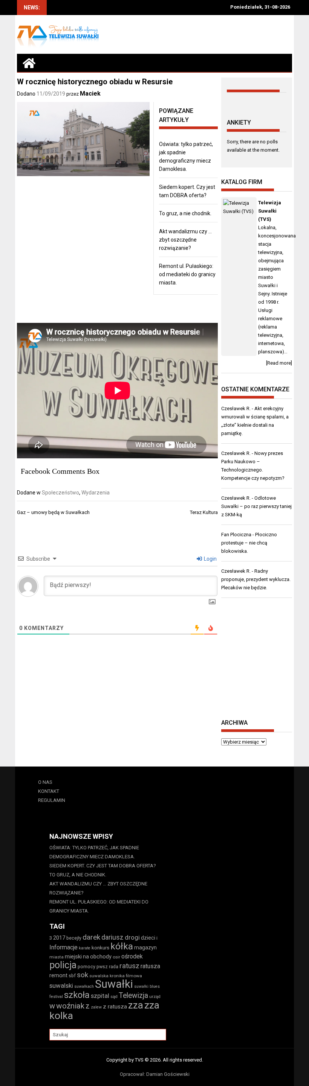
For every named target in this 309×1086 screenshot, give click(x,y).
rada (113, 966)
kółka (121, 946)
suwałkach (84, 986)
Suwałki (114, 984)
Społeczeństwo (60, 493)
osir (116, 957)
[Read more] (279, 363)
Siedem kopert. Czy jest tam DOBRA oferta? (102, 865)
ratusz (129, 966)
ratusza (150, 966)
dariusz (112, 937)
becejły (73, 938)
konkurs (100, 948)
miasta (56, 957)
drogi (132, 937)
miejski (73, 956)
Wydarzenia (95, 493)
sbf (72, 975)
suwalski (61, 985)
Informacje (63, 947)
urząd (155, 996)
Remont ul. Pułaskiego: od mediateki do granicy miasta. (187, 274)
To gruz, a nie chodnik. (185, 213)
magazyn (145, 948)
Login (210, 559)
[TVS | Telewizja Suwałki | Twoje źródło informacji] (29, 63)
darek (91, 937)
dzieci (148, 938)
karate (84, 948)
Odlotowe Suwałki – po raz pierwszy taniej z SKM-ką (256, 506)
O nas (45, 782)
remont (58, 975)
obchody (101, 956)
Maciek (90, 93)
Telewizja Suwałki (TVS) (269, 211)
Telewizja (133, 995)
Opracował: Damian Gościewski (155, 1074)
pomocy (86, 966)
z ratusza (115, 1006)
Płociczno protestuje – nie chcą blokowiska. (249, 543)
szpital (100, 995)
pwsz (102, 966)
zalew (96, 1007)
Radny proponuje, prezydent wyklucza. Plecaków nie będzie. (256, 579)
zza (135, 1005)
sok (82, 975)
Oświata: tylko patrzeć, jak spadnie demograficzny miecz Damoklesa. (94, 852)
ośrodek (132, 956)
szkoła (77, 995)
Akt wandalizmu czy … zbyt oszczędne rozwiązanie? (185, 239)
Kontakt (48, 791)
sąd (114, 996)
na (86, 957)
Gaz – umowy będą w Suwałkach (53, 512)
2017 (59, 937)
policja (62, 965)
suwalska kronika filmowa (115, 975)
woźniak (70, 1005)
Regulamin (51, 800)
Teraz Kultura (204, 512)
